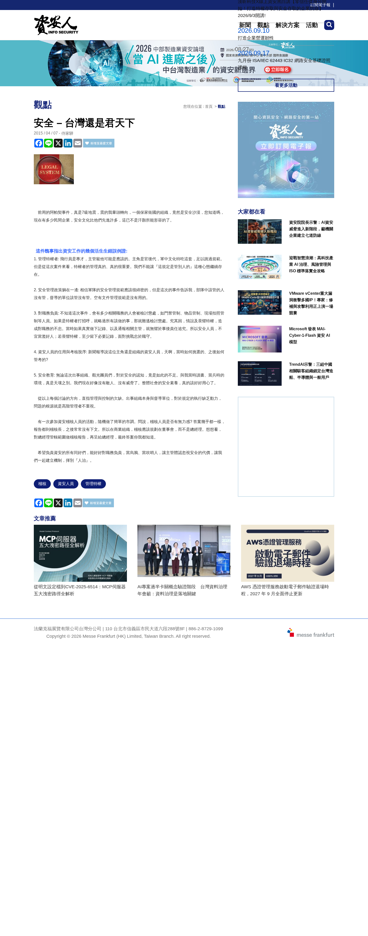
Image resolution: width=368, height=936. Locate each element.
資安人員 (66, 484)
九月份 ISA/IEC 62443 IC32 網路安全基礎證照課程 (284, 64)
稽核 (42, 484)
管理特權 (93, 484)
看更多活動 (286, 85)
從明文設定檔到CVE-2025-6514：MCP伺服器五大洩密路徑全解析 (80, 590)
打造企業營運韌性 (256, 38)
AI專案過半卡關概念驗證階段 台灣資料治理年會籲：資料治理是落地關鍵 (182, 590)
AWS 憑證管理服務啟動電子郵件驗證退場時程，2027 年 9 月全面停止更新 (285, 590)
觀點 (221, 106)
